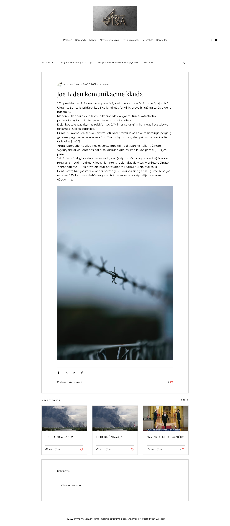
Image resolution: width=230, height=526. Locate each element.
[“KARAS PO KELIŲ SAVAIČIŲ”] (165, 418)
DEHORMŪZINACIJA (109, 437)
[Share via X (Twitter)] (66, 372)
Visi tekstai (47, 62)
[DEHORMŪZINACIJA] (115, 418)
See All (185, 399)
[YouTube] (215, 40)
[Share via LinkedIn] (73, 372)
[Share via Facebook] (58, 372)
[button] (184, 62)
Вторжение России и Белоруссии (118, 62)
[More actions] (171, 84)
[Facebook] (211, 40)
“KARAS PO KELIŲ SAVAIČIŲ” (165, 437)
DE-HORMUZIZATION (59, 437)
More (147, 62)
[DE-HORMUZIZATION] (64, 418)
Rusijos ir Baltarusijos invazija (76, 62)
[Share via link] (81, 372)
